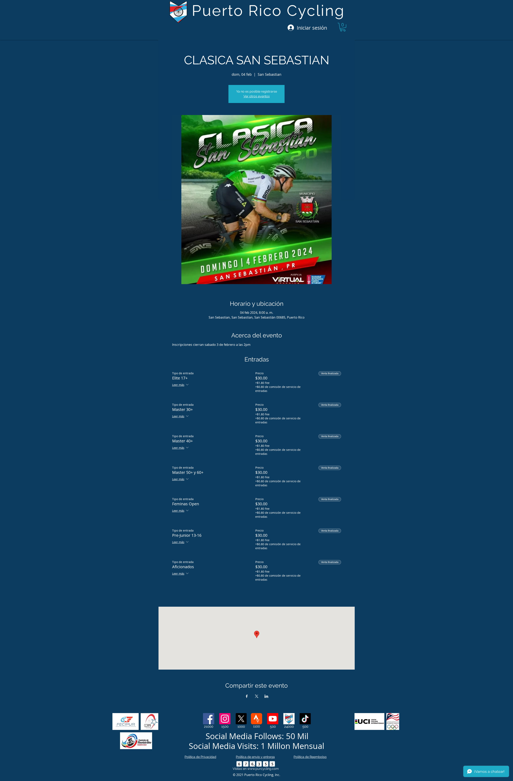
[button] (343, 27)
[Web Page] (289, 718)
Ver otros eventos (256, 96)
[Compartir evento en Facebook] (247, 696)
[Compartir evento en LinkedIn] (266, 696)
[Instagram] (224, 718)
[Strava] (256, 718)
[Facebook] (208, 718)
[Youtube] (272, 718)
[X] (241, 718)
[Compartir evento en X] (257, 696)
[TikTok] (305, 718)
